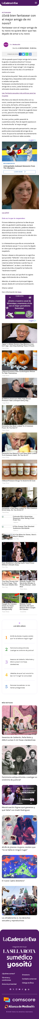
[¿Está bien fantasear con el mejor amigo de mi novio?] (20, 54)
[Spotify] (26, 989)
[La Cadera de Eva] (10, 3)
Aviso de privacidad (9, 984)
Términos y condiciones (6, 979)
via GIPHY (5, 213)
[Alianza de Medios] (19, 1006)
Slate (19, 292)
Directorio (26, 975)
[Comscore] (19, 1000)
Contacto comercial (29, 979)
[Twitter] (13, 989)
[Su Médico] (19, 957)
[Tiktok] (22, 989)
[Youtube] (19, 989)
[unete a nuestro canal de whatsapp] (19, 307)
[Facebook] (10, 989)
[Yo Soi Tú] (19, 964)
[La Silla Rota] (19, 951)
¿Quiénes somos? (8, 974)
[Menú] (36, 3)
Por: (14, 44)
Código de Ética (28, 983)
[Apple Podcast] (28, 989)
